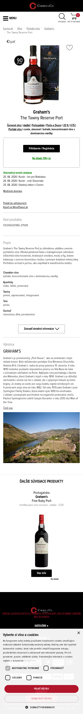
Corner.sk (8, 28)
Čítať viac (8, 408)
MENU (13, 18)
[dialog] (41, 671)
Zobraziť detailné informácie (39, 328)
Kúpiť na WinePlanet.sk (15, 207)
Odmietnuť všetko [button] (41, 698)
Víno (19, 28)
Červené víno (14, 125)
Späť (12, 42)
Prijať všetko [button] (41, 689)
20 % (66, 125)
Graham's (49, 28)
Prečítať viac (30, 661)
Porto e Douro (53, 125)
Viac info (41, 573)
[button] (41, 707)
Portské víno (33, 28)
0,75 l (73, 125)
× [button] (78, 633)
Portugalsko (38, 125)
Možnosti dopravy (12, 191)
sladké (27, 125)
